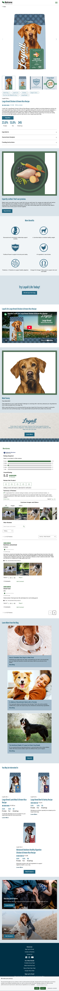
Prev (3, 39)
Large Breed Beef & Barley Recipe (41, 800)
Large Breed (24, 95)
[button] (8, 118)
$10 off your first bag (29, 292)
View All (29, 758)
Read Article (7, 211)
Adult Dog (5, 92)
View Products (29, 871)
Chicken (24, 92)
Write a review (18, 105)
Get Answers (9, 936)
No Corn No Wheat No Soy (10, 95)
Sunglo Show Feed (29, 970)
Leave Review (9, 905)
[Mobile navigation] (56, 2)
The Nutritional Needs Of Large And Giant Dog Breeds (24, 745)
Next (56, 39)
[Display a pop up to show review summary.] (15, 806)
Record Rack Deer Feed (29, 968)
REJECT (43, 988)
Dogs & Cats (33, 92)
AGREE (36, 988)
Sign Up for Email (29, 949)
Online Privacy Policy (42, 984)
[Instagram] (29, 957)
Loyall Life (15, 92)
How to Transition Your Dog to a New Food (21, 657)
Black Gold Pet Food (29, 965)
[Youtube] (32, 957)
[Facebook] (26, 957)
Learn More (29, 434)
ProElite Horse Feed (29, 963)
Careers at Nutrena (29, 952)
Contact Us (29, 954)
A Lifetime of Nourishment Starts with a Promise (23, 702)
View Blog (12, 664)
